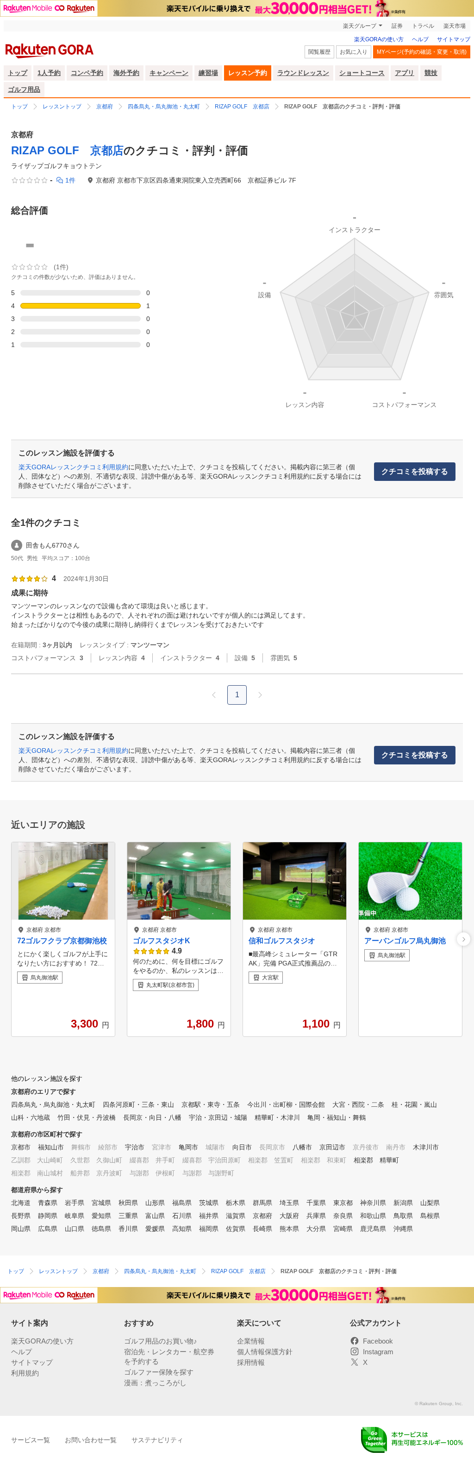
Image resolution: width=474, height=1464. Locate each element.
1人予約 (49, 72)
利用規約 (25, 1373)
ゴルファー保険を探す (158, 1372)
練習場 (208, 72)
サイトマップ (453, 39)
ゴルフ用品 (24, 89)
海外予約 (126, 72)
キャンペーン (169, 72)
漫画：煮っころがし (155, 1383)
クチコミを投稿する (414, 471)
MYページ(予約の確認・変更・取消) (422, 52)
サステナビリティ (157, 1440)
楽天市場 (454, 26)
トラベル (423, 26)
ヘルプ (420, 39)
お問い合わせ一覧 (91, 1440)
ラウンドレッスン (303, 72)
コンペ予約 (87, 72)
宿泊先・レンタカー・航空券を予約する (169, 1356)
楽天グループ (359, 26)
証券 (397, 26)
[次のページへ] (260, 695)
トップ (17, 72)
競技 (430, 72)
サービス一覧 (30, 1440)
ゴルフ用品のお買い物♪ (160, 1341)
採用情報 (251, 1362)
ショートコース (362, 72)
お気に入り (354, 52)
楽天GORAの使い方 (379, 39)
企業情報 (251, 1341)
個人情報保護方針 (265, 1352)
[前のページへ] (214, 695)
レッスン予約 (247, 72)
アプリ (404, 72)
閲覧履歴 (319, 52)
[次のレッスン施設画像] (463, 939)
